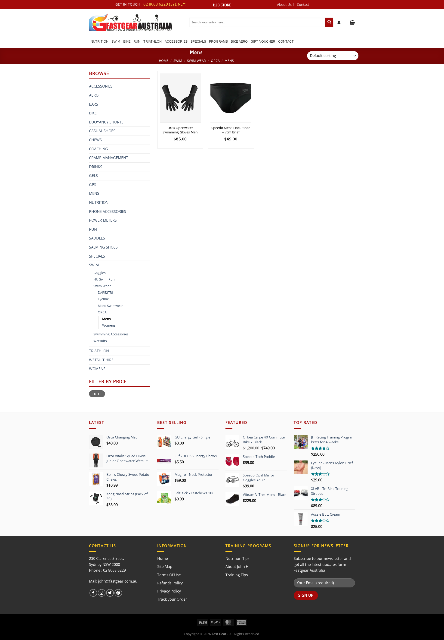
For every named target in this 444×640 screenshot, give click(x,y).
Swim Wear (196, 60)
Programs (218, 41)
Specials (198, 41)
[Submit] (329, 22)
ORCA (215, 60)
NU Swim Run (104, 279)
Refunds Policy (170, 583)
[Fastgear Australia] (135, 22)
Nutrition (99, 41)
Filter (96, 394)
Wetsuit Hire (101, 360)
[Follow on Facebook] (93, 593)
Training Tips (236, 574)
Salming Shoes (103, 247)
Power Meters (103, 220)
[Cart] (351, 22)
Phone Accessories (107, 211)
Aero (94, 95)
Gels (93, 175)
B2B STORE (222, 5)
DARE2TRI (105, 292)
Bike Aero (239, 41)
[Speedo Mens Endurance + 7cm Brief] (230, 98)
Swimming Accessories (111, 334)
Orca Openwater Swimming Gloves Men (180, 130)
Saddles (97, 238)
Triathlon (152, 41)
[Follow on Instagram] (101, 593)
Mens (94, 193)
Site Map (164, 566)
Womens (109, 325)
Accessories (176, 41)
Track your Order (172, 599)
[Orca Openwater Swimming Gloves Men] (180, 98)
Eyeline (103, 299)
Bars (93, 104)
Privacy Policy (169, 591)
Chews (95, 139)
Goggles (99, 273)
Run (136, 41)
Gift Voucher (263, 41)
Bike (126, 41)
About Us (284, 4)
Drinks (95, 166)
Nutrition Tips (237, 558)
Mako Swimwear (110, 305)
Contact (303, 4)
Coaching (98, 148)
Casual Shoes (102, 130)
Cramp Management (108, 157)
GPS (92, 184)
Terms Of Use (169, 574)
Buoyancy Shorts (106, 122)
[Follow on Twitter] (110, 593)
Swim (115, 41)
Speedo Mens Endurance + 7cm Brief (230, 130)
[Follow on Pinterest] (118, 593)
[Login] (339, 22)
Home (164, 60)
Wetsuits (100, 341)
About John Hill (238, 566)
